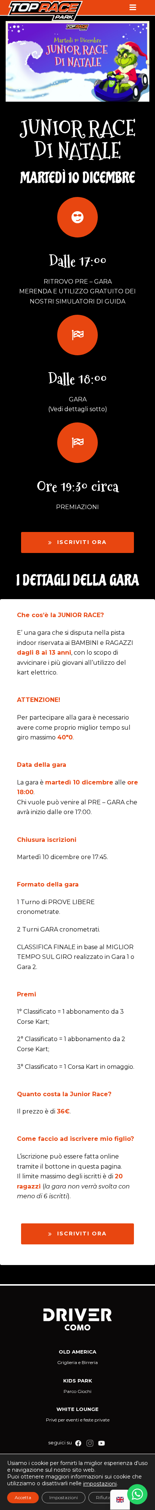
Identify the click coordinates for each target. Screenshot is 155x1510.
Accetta (23, 1497)
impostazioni (100, 1483)
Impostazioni (63, 1497)
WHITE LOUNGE (77, 1409)
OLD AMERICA (77, 1352)
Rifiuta (103, 1497)
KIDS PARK (77, 1381)
